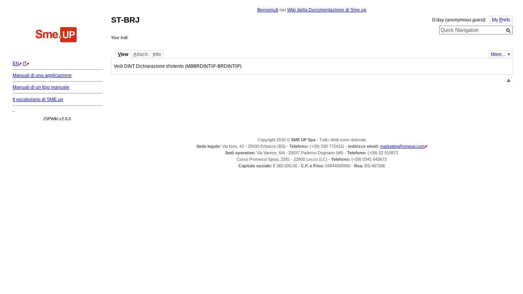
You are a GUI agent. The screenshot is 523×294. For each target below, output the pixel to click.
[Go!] (508, 31)
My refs (501, 20)
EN (16, 63)
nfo (157, 54)
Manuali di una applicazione (42, 75)
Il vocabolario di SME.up (38, 99)
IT (24, 63)
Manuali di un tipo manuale (41, 87)
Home (56, 36)
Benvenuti (267, 10)
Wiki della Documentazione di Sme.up (326, 10)
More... (498, 54)
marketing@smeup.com (402, 146)
